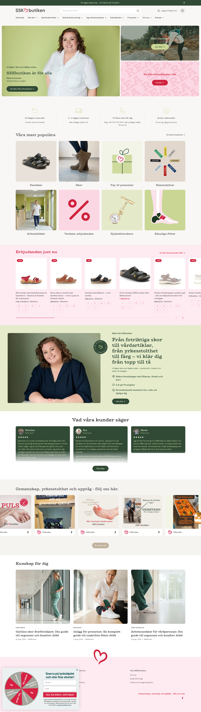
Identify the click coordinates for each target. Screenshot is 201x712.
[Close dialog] (77, 669)
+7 (129, 307)
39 (39, 306)
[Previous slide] (176, 317)
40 (19, 310)
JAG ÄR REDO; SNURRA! (60, 694)
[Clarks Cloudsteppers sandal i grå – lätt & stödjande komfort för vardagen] (169, 273)
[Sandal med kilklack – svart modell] (100, 273)
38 (32, 306)
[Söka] (138, 10)
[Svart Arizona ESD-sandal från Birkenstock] (135, 273)
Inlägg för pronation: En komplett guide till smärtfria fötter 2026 (96, 633)
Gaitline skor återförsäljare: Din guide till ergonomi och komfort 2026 (42, 633)
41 (157, 310)
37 (25, 306)
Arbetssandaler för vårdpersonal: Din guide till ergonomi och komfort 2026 (157, 633)
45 (122, 303)
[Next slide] (182, 317)
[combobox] (100, 10)
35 (129, 303)
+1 (25, 310)
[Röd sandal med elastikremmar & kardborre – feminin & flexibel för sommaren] (31, 273)
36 (19, 306)
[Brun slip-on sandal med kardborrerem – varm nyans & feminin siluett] (66, 273)
